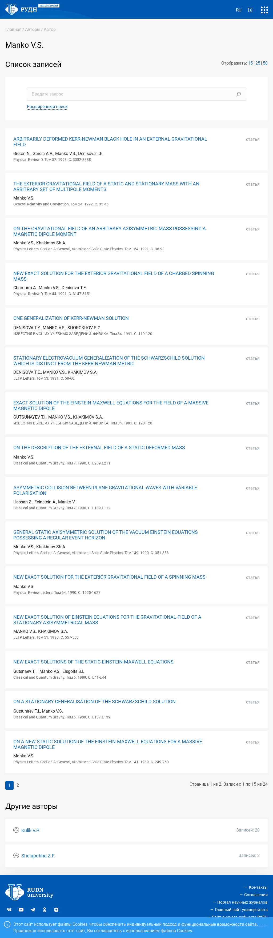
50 (265, 63)
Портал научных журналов (242, 902)
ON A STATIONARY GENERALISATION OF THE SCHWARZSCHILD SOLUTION (94, 701)
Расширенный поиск (47, 106)
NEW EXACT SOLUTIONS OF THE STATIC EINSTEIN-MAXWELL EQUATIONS (93, 662)
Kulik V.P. (30, 830)
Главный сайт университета (241, 909)
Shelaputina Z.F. (38, 855)
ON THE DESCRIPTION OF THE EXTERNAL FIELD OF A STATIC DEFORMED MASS (99, 447)
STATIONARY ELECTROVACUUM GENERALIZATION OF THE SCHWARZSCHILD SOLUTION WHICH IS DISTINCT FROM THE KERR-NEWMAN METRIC (109, 360)
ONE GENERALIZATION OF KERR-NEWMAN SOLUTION (71, 318)
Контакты (258, 887)
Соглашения (256, 894)
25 (257, 63)
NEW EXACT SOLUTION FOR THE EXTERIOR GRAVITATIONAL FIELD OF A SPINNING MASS (109, 577)
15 (250, 63)
